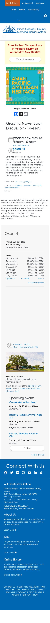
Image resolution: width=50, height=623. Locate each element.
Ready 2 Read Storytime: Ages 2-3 (25, 416)
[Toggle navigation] (4, 37)
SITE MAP (27, 595)
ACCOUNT (16, 595)
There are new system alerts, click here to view (23, 603)
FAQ (43, 587)
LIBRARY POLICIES (12, 589)
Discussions (27, 185)
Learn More (9, 530)
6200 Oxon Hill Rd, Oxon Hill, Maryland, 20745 (25, 345)
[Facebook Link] (5, 472)
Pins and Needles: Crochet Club (23, 435)
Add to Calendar (21, 145)
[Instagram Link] (23, 472)
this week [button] (25, 278)
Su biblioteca (12, 3)
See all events (37, 455)
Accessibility (33, 9)
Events (22, 9)
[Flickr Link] (17, 472)
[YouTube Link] (29, 472)
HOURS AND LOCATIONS (28, 587)
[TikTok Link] (41, 472)
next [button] (40, 278)
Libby (13, 9)
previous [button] (11, 278)
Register (27, 448)
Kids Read (18, 185)
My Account (27, 3)
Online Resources (12, 575)
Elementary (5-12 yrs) (23, 182)
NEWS (35, 595)
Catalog (40, 3)
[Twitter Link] (11, 472)
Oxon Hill (19, 149)
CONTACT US (9, 587)
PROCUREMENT (35, 592)
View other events (25, 59)
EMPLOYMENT (28, 589)
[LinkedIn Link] (35, 472)
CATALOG (22, 592)
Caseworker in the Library (23, 402)
